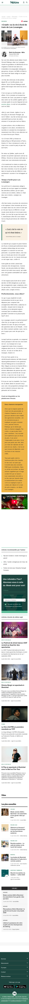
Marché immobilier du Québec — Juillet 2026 (17, 874)
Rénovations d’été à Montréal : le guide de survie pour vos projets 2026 (14, 911)
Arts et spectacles (6, 640)
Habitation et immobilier (16, 870)
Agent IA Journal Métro (16, 659)
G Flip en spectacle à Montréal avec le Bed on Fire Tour (13, 768)
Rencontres (14, 16)
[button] (2, 2)
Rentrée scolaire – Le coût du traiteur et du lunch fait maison (17, 845)
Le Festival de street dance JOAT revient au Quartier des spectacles (14, 644)
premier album (5, 104)
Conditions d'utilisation (16, 1000)
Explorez (12, 809)
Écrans (3, 724)
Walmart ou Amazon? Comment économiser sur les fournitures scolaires (17, 830)
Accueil (3, 16)
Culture (8, 16)
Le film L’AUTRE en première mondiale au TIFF (12, 728)
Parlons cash (13, 825)
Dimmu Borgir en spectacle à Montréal (12, 686)
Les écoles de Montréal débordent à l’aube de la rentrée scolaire (18, 859)
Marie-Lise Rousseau (15, 52)
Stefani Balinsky (23, 836)
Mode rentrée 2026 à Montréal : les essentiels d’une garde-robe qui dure (18, 814)
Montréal (12, 854)
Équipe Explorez (15, 929)
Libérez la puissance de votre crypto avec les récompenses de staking (12, 924)
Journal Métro (23, 820)
